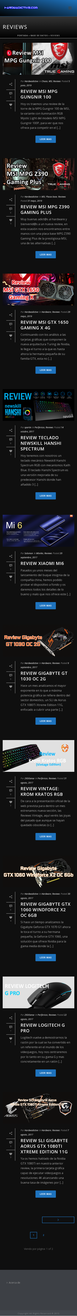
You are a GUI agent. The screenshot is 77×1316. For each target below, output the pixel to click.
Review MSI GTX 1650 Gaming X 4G (45, 325)
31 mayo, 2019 (35, 200)
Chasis (45, 81)
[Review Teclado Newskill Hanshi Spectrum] (38, 405)
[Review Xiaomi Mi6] (38, 531)
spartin (28, 427)
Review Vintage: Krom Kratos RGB (42, 791)
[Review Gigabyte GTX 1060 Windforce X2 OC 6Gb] (38, 871)
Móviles (39, 553)
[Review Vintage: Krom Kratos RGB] (38, 756)
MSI (50, 81)
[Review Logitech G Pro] (38, 992)
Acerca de (14, 1282)
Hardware (46, 311)
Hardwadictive (31, 81)
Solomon (29, 553)
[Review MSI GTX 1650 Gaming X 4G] (38, 290)
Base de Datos (39, 35)
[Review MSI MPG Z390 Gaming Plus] (38, 174)
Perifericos (40, 427)
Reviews (57, 81)
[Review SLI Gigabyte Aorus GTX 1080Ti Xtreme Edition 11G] (38, 1108)
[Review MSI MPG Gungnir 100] (38, 59)
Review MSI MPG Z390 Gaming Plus (45, 209)
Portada (22, 35)
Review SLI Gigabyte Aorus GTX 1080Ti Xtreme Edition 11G (44, 1146)
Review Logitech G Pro (43, 1028)
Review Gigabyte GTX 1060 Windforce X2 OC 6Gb (46, 909)
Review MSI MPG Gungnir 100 (39, 94)
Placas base (51, 196)
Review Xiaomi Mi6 (42, 563)
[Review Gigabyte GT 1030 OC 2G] (38, 641)
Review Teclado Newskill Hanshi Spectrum (41, 443)
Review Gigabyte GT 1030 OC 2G (44, 676)
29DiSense (29, 778)
